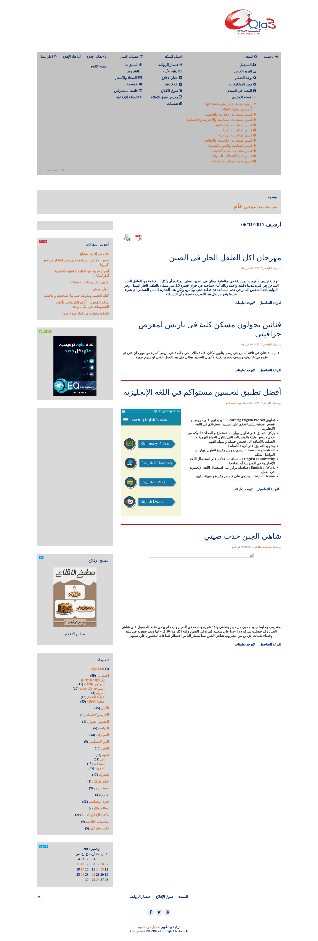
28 (98, 880)
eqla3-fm (97, 669)
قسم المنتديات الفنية (238, 130)
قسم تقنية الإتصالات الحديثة (233, 156)
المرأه (100, 693)
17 (82, 869)
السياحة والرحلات (91, 688)
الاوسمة (133, 84)
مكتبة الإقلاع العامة (95, 815)
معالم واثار (101, 808)
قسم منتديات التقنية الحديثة (233, 151)
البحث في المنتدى (239, 91)
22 (93, 874)
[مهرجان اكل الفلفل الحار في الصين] (201, 245)
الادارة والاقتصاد (97, 715)
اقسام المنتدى (242, 97)
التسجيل (246, 65)
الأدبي (105, 708)
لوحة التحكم (244, 78)
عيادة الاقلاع (95, 697)
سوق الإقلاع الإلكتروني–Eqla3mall (228, 104)
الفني (105, 748)
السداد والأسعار (126, 78)
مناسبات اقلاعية (97, 821)
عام (238, 205)
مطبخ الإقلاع (98, 66)
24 (82, 874)
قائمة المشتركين (126, 91)
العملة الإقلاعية (127, 97)
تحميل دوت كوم (149, 927)
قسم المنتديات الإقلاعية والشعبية (229, 114)
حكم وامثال (100, 781)
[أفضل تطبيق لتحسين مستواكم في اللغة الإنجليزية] (201, 380)
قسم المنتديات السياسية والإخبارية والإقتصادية (219, 119)
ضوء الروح (250, 207)
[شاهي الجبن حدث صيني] (201, 524)
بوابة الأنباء (170, 71)
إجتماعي (103, 675)
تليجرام (104, 774)
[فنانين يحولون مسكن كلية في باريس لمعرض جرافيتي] (201, 312)
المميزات (132, 65)
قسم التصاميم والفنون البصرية (230, 145)
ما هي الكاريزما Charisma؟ (89, 282)
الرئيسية (269, 56)
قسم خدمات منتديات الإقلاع (232, 161)
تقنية (233, 402)
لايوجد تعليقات (245, 303)
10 (82, 864)
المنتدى (182, 896)
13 (102, 869)
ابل (102, 759)
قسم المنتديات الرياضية (235, 135)
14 (98, 869)
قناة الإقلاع (70, 56)
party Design (90, 680)
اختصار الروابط (169, 65)
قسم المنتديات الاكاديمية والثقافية (228, 140)
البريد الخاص (243, 71)
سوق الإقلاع (164, 896)
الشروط (133, 71)
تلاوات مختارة (263, 207)
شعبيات (173, 103)
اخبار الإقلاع (170, 78)
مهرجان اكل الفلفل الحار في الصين (225, 257)
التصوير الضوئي (98, 721)
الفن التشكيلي (99, 741)
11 (78, 864)
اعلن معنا (47, 56)
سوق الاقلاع (170, 91)
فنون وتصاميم (99, 801)
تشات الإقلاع (95, 56)
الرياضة (103, 728)
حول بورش (101, 289)
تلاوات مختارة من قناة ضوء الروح (85, 313)
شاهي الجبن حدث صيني (242, 536)
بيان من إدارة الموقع (94, 253)
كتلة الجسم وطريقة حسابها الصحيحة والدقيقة (76, 295)
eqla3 (269, 268)
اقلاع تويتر (171, 84)
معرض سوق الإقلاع (236, 109)
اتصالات (98, 763)
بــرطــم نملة (265, 546)
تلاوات (274, 207)
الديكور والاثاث (94, 684)
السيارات (102, 735)
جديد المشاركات (241, 84)
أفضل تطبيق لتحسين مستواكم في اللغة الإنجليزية (202, 392)
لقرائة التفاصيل (270, 303)
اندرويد (241, 402)
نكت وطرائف (99, 828)
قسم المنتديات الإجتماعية (234, 125)
